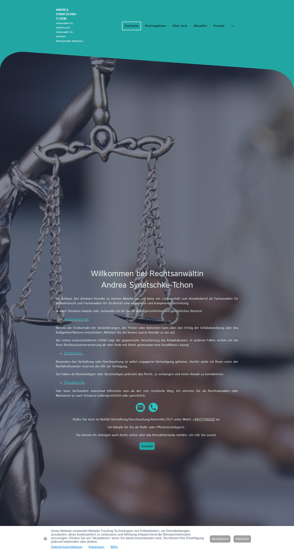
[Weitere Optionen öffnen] (233, 26)
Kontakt (147, 446)
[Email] (140, 407)
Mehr (114, 547)
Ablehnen (242, 539)
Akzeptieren (220, 539)
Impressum (96, 547)
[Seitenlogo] (70, 47)
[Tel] (153, 407)
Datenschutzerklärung (66, 547)
